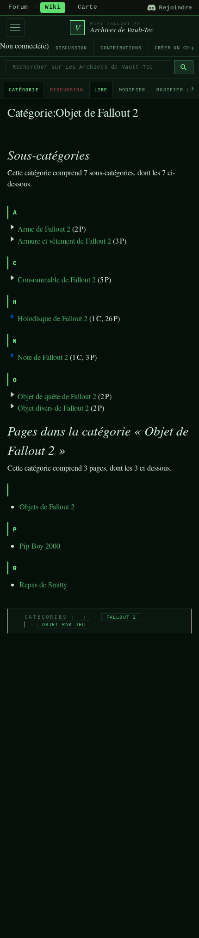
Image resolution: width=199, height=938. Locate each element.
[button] (12, 316)
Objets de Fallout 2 (47, 506)
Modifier (132, 90)
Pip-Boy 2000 (39, 545)
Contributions (120, 48)
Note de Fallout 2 (43, 357)
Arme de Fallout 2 (44, 228)
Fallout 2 (121, 617)
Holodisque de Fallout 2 (52, 318)
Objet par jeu (64, 624)
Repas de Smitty (43, 584)
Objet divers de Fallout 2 (53, 407)
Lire (101, 90)
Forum (18, 7)
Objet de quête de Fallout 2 (57, 396)
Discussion (71, 48)
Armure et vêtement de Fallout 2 (64, 240)
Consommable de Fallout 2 (57, 279)
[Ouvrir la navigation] (15, 27)
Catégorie (24, 90)
